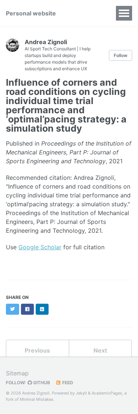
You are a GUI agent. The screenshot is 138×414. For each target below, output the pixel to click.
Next (100, 350)
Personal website (31, 13)
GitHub (41, 382)
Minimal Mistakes (36, 399)
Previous (37, 350)
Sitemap (17, 373)
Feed (67, 382)
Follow (120, 55)
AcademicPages (107, 393)
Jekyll (81, 393)
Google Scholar (39, 247)
